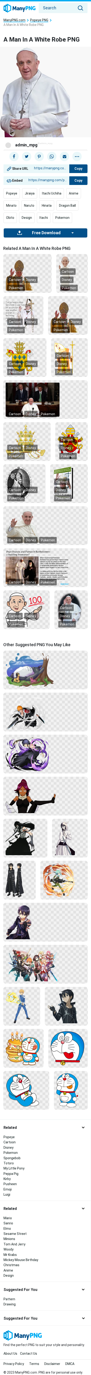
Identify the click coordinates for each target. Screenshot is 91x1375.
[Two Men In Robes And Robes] (45, 567)
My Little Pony (14, 1168)
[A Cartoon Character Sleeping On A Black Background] (26, 1090)
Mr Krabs (10, 1255)
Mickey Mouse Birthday (21, 1260)
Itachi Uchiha (51, 193)
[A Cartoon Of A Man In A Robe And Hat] (69, 357)
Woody (9, 1249)
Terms (34, 1364)
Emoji (8, 1189)
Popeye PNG (39, 20)
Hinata (47, 205)
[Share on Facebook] (14, 156)
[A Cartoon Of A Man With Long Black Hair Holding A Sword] (25, 838)
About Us (10, 1353)
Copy (78, 168)
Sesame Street (15, 1234)
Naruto (29, 205)
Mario (8, 1218)
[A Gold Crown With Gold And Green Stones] (27, 441)
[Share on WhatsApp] (51, 156)
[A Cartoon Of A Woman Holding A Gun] (64, 880)
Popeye (11, 193)
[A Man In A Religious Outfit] (67, 315)
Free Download (46, 232)
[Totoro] (45, 669)
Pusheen (10, 1184)
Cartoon (15, 280)
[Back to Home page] (19, 8)
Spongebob (12, 1158)
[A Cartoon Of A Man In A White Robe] (26, 609)
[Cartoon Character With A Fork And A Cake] (23, 1048)
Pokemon (62, 218)
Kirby (7, 1179)
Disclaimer (52, 1364)
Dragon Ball (67, 205)
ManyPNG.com (14, 20)
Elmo (7, 1228)
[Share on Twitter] (26, 156)
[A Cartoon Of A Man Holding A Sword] (22, 1006)
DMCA (69, 1364)
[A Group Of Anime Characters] (45, 964)
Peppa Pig (11, 1174)
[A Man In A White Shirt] (69, 838)
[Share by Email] (64, 156)
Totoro (9, 1163)
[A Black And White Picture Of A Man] (24, 483)
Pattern (9, 1299)
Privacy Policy (14, 1364)
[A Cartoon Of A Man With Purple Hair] (45, 922)
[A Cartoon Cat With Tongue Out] (68, 1048)
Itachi (43, 218)
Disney (31, 280)
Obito (10, 218)
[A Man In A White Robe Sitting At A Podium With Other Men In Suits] (45, 399)
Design (27, 218)
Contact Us (28, 1353)
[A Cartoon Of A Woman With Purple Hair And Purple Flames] (45, 753)
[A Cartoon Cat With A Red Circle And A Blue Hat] (70, 1090)
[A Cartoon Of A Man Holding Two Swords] (45, 711)
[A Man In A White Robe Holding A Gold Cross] (23, 315)
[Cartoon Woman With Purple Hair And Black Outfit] (45, 795)
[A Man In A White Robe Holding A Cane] (68, 483)
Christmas (11, 1265)
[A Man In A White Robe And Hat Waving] (45, 525)
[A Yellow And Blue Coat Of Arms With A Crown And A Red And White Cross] (25, 357)
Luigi (7, 1194)
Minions (9, 1239)
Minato (11, 205)
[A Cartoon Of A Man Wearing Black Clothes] (19, 880)
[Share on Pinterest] (39, 156)
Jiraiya (30, 193)
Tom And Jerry (14, 1244)
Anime (73, 193)
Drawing (10, 1304)
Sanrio (8, 1223)
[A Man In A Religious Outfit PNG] (27, 273)
